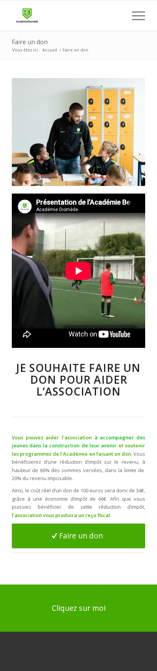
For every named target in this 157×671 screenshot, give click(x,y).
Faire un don (30, 42)
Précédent (29, 131)
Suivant (128, 131)
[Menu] (134, 15)
